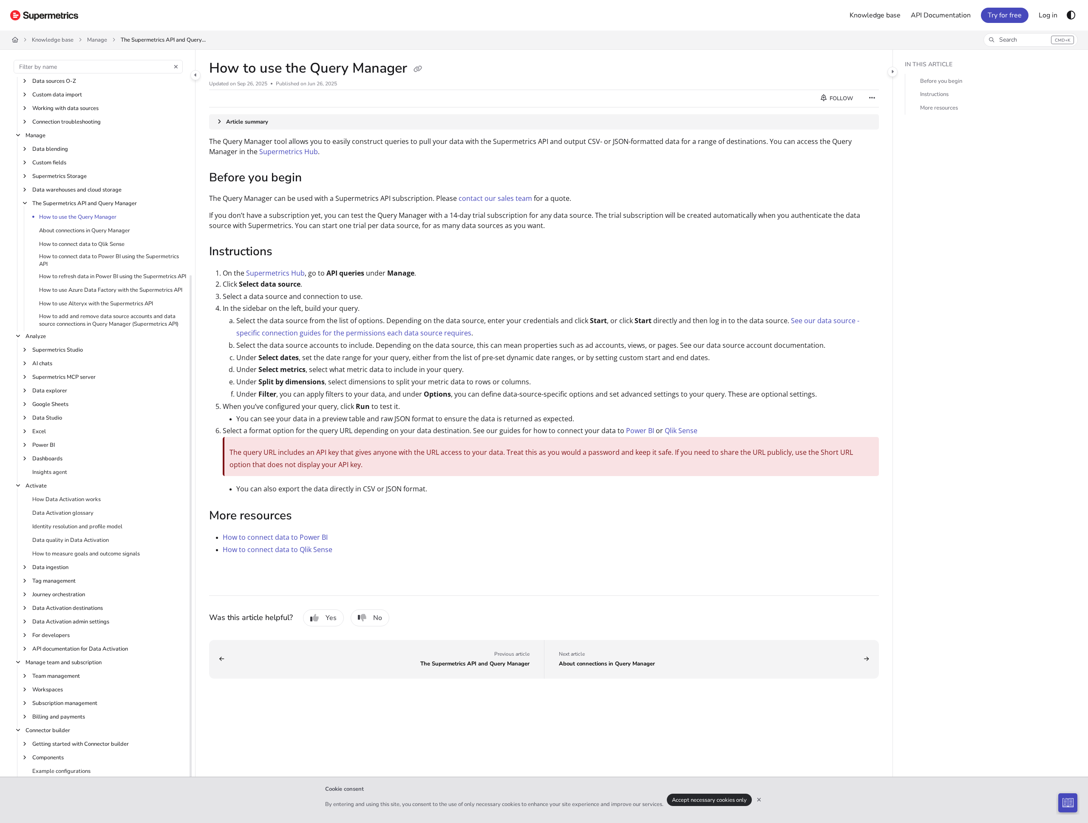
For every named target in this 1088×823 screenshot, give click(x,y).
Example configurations (61, 771)
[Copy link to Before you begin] (315, 178)
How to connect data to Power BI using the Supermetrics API (109, 260)
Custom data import (57, 95)
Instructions (934, 95)
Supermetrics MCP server (64, 377)
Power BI (43, 445)
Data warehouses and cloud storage (77, 190)
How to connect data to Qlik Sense (82, 244)
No (377, 618)
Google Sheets (50, 404)
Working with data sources (65, 108)
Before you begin (941, 81)
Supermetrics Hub (288, 151)
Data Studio (47, 418)
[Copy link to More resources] (305, 517)
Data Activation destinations (67, 608)
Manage (97, 40)
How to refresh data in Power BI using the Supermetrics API (112, 276)
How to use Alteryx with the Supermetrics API (96, 303)
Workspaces (47, 689)
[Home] (44, 15)
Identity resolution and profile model (77, 526)
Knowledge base (53, 40)
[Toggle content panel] (892, 72)
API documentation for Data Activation (80, 649)
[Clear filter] (176, 66)
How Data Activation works (66, 499)
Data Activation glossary (63, 513)
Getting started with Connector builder (80, 744)
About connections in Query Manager (84, 230)
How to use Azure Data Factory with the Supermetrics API (110, 290)
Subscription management (64, 703)
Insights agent (49, 472)
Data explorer (49, 391)
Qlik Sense (681, 430)
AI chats (42, 363)
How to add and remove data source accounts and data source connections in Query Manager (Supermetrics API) (108, 320)
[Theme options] (1071, 15)
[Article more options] (872, 98)
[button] (1030, 40)
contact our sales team (495, 198)
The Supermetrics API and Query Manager (163, 40)
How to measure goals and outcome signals (86, 554)
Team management (56, 676)
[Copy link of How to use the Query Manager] (418, 69)
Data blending (50, 149)
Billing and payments (58, 717)
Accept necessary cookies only (709, 800)
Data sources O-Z (54, 81)
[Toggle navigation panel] (195, 75)
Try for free (1005, 15)
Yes (331, 618)
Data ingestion (50, 567)
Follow (840, 98)
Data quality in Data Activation (70, 540)
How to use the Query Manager (77, 217)
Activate (36, 486)
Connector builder (48, 730)
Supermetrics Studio (57, 350)
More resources (939, 108)
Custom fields (49, 162)
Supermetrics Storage (59, 176)
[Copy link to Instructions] (286, 252)
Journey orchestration (58, 594)
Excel (39, 431)
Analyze (36, 336)
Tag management (54, 581)
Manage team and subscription (64, 662)
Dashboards (47, 458)
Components (48, 757)
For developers (51, 635)
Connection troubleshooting (66, 122)
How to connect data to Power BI (275, 537)
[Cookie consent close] (759, 800)
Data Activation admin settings (70, 622)
